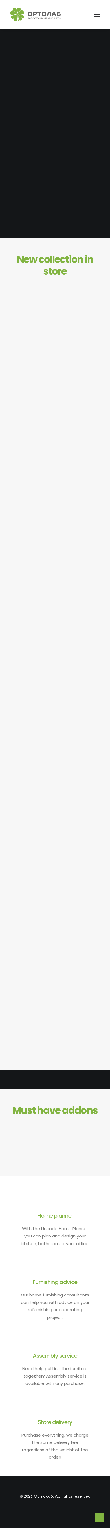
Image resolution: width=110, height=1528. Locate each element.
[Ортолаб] (35, 15)
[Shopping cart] (80, 14)
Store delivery (55, 1422)
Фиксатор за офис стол (55, 380)
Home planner (55, 1216)
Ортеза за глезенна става (55, 642)
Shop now (55, 149)
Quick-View (93, 283)
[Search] (71, 14)
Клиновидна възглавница (55, 511)
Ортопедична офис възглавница (55, 773)
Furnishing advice (55, 1282)
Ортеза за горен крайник (55, 905)
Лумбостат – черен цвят (55, 1036)
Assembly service (55, 1356)
